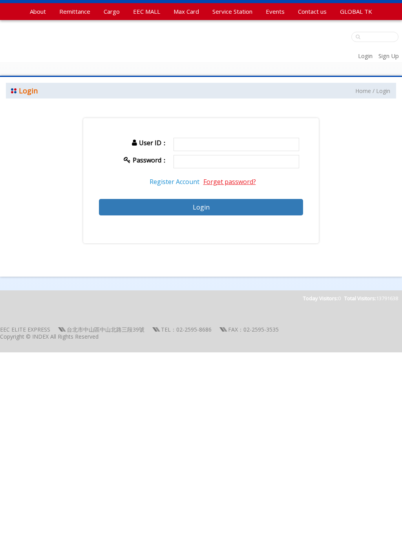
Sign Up (388, 56)
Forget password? (229, 181)
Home (363, 91)
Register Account (174, 181)
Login (365, 56)
